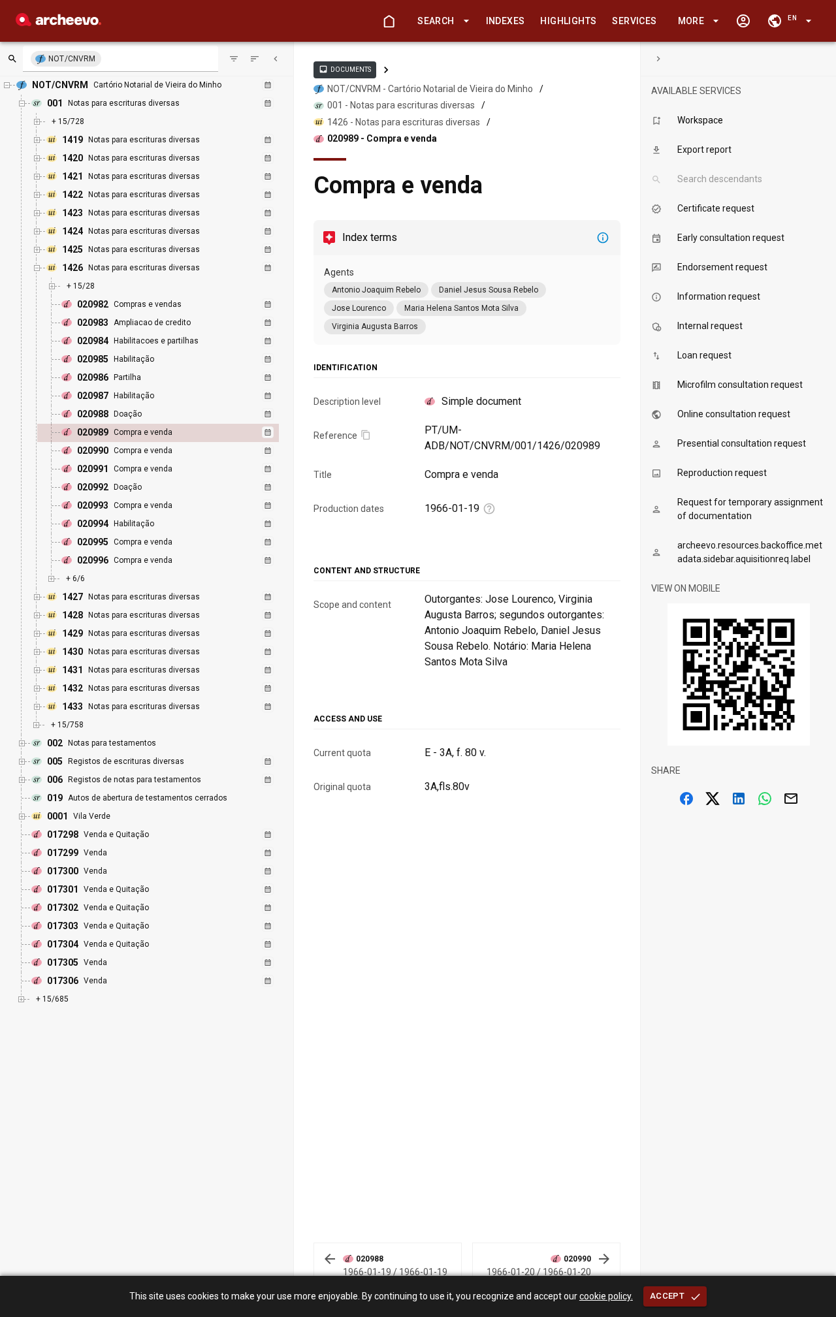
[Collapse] (275, 58)
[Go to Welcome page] (389, 21)
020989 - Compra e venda (382, 138)
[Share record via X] (712, 798)
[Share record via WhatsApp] (765, 798)
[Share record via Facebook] (686, 798)
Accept (667, 1296)
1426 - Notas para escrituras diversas (403, 122)
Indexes (505, 21)
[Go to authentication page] (743, 21)
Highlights (568, 21)
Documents (345, 69)
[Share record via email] (791, 798)
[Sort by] (233, 58)
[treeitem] (172, 433)
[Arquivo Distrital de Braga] (58, 22)
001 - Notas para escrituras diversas (401, 105)
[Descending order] (254, 58)
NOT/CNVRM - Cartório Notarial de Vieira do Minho (430, 89)
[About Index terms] (603, 237)
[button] (441, 21)
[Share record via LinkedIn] (739, 798)
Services (634, 21)
